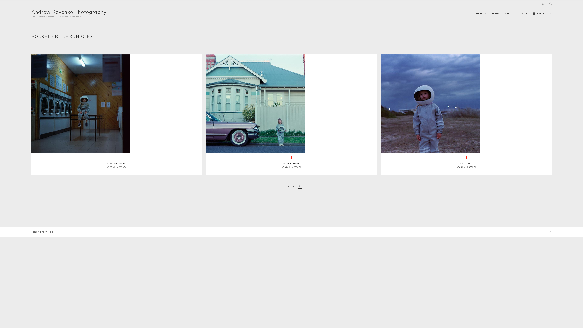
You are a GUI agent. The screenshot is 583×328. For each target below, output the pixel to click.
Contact (523, 13)
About (509, 13)
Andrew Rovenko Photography (68, 12)
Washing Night (117, 163)
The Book (480, 13)
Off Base (466, 163)
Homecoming (291, 163)
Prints (496, 13)
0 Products (543, 13)
